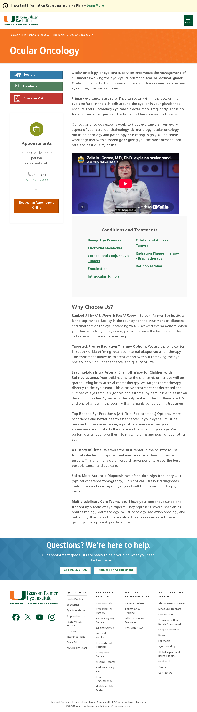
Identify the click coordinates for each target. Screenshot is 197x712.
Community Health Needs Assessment (169, 622)
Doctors (29, 74)
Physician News (134, 628)
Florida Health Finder (104, 688)
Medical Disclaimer (61, 702)
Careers (162, 667)
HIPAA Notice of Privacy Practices (128, 702)
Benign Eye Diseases (104, 240)
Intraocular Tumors (103, 276)
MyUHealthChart (77, 648)
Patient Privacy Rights (105, 669)
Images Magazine (168, 630)
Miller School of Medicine (134, 620)
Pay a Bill (72, 642)
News (161, 635)
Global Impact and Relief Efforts (169, 654)
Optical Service (105, 628)
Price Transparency (104, 679)
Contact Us (165, 673)
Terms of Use (80, 702)
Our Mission (165, 615)
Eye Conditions (76, 610)
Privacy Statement (99, 702)
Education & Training (132, 611)
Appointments (76, 616)
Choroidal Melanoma (105, 248)
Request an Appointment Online (36, 205)
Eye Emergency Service (105, 620)
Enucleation (98, 269)
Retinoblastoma (149, 266)
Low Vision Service (102, 635)
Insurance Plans (76, 637)
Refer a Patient (134, 603)
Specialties (73, 605)
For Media (164, 641)
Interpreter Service (103, 654)
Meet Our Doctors (169, 609)
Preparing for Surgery (104, 611)
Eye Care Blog (166, 646)
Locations (30, 86)
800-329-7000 (37, 180)
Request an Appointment (115, 570)
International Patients (104, 645)
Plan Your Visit (33, 98)
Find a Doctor (75, 599)
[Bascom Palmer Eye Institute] (21, 20)
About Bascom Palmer (171, 603)
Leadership (164, 661)
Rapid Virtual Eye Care (74, 624)
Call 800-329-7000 (75, 570)
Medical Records (105, 662)
